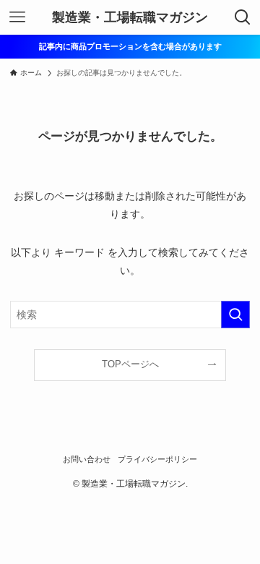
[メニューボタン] (17, 17)
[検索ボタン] (242, 17)
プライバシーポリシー (157, 459)
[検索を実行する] (235, 314)
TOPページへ (130, 364)
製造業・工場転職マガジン (130, 17)
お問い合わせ (86, 459)
